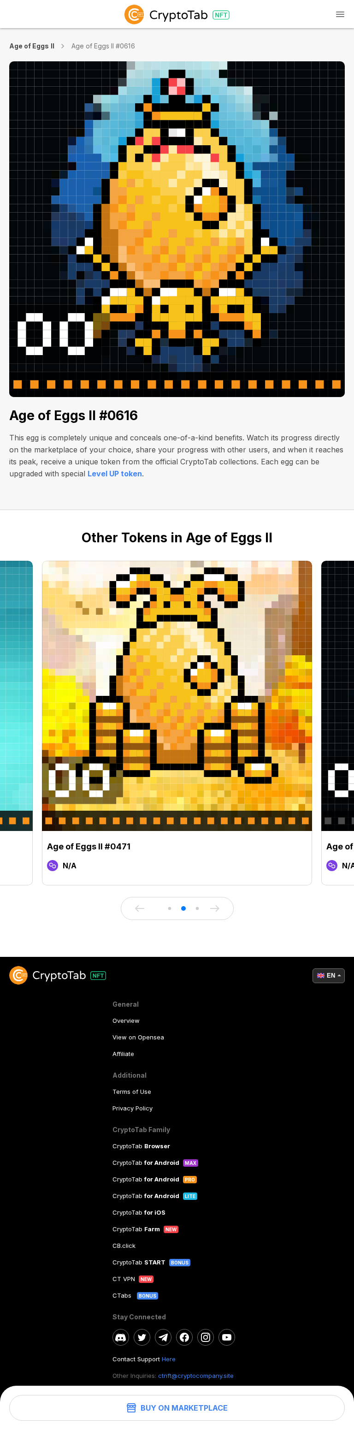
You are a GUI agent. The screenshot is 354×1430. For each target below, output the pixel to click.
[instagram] (205, 1337)
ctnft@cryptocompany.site (196, 1375)
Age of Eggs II (31, 46)
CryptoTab (141, 1146)
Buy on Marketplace (184, 1407)
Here (169, 1359)
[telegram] (163, 1337)
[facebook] (184, 1337)
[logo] (177, 14)
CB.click (124, 1245)
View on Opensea (138, 1037)
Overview (126, 1020)
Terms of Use (131, 1091)
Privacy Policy (132, 1108)
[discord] (120, 1337)
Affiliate (123, 1053)
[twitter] (142, 1337)
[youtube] (226, 1337)
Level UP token (115, 473)
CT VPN (123, 1278)
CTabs (122, 1295)
